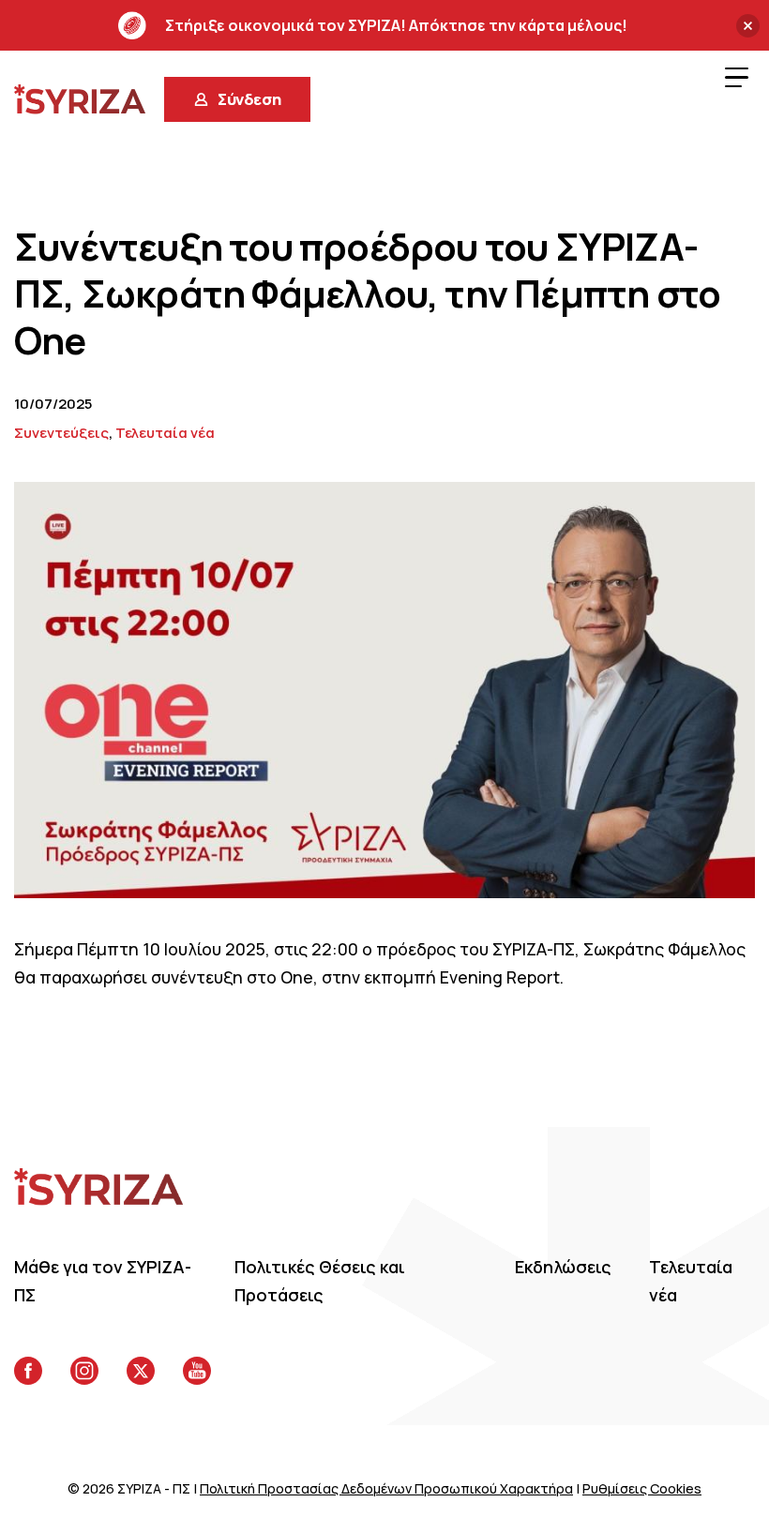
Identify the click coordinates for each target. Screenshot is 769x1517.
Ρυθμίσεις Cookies (641, 1488)
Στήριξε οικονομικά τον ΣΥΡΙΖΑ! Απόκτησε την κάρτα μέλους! (396, 25)
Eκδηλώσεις (563, 1266)
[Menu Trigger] (736, 76)
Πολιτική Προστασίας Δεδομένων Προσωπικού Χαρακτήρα (386, 1488)
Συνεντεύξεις (61, 433)
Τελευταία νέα (165, 433)
